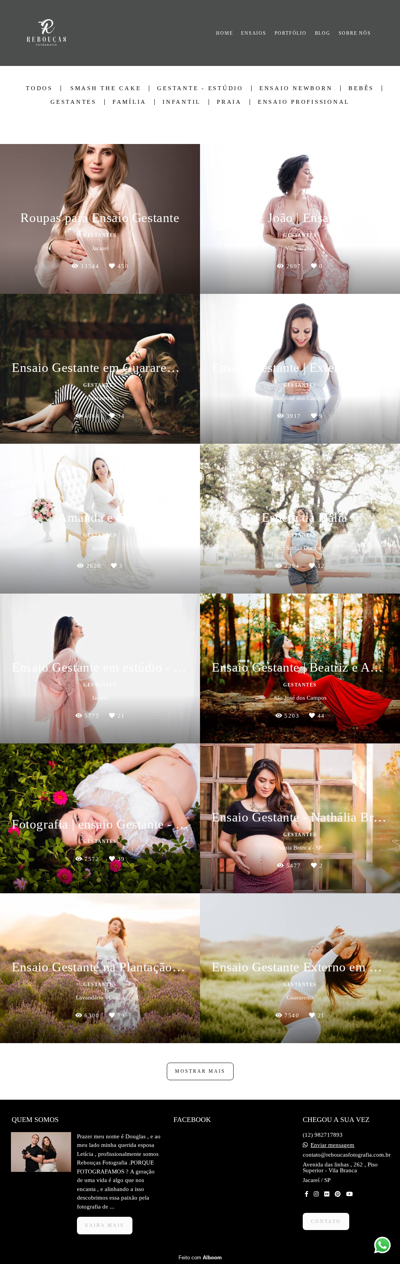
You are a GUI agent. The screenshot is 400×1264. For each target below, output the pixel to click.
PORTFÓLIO (291, 33)
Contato (326, 1221)
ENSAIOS (253, 33)
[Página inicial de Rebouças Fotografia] (51, 33)
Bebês (361, 88)
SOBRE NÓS (355, 33)
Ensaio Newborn (296, 88)
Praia (229, 102)
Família (129, 102)
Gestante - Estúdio (200, 88)
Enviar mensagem (332, 1145)
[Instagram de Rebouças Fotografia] (316, 1194)
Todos (39, 88)
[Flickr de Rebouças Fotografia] (326, 1194)
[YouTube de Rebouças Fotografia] (349, 1194)
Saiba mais (104, 1225)
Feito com (200, 1257)
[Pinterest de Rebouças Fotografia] (338, 1194)
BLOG (322, 33)
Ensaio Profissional (304, 102)
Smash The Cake (105, 88)
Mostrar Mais (200, 1071)
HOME (224, 33)
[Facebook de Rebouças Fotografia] (306, 1194)
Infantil (181, 102)
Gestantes (73, 102)
